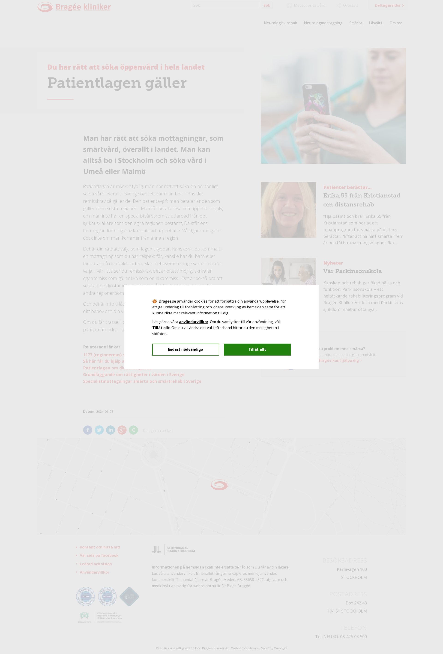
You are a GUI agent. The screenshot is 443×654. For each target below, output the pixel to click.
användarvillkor (193, 321)
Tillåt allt (257, 349)
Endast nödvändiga (185, 349)
